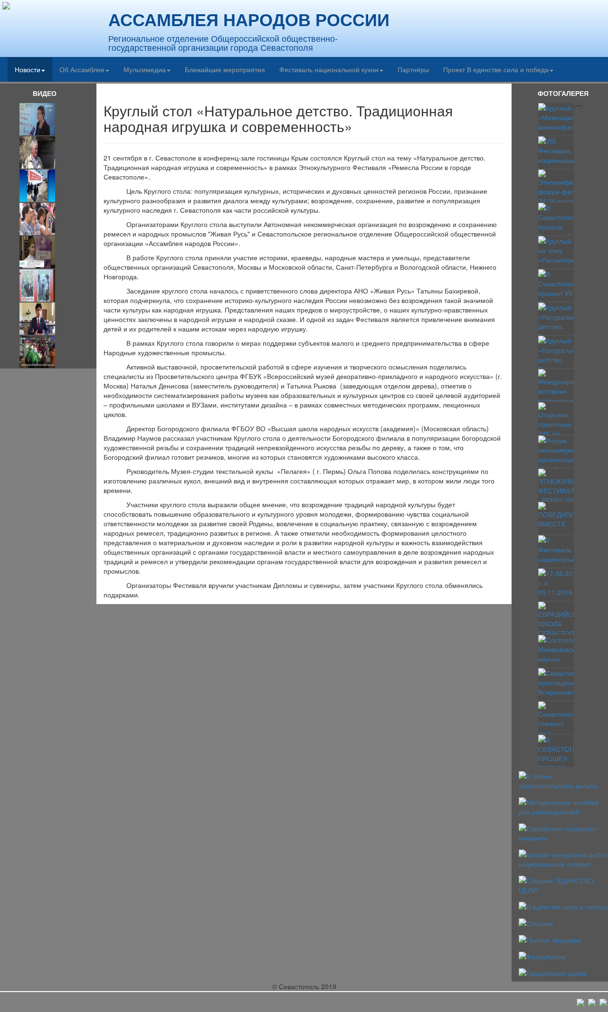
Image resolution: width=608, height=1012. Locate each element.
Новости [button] (27, 69)
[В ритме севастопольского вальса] (563, 779)
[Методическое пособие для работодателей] (563, 805)
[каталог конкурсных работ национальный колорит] (563, 858)
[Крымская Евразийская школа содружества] (553, 972)
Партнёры (413, 69)
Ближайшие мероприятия (225, 69)
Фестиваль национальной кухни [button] (329, 69)
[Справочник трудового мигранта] (563, 832)
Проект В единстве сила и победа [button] (496, 69)
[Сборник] (536, 922)
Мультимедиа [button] (145, 69)
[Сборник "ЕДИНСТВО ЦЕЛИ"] (563, 884)
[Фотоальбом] (542, 955)
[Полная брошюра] (550, 939)
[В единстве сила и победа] (563, 905)
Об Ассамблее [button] (81, 69)
